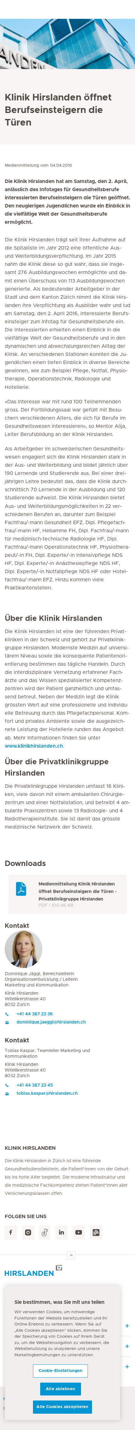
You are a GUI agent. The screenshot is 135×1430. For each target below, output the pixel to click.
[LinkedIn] (61, 1232)
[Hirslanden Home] (67, 1270)
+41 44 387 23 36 (35, 1014)
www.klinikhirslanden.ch (34, 746)
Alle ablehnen (60, 1389)
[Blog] (96, 1232)
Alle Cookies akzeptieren (62, 1407)
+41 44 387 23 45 (35, 1085)
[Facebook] (11, 1232)
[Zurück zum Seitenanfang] (71, 1255)
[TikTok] (44, 1232)
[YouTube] (79, 1232)
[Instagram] (28, 1232)
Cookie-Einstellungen (61, 1371)
